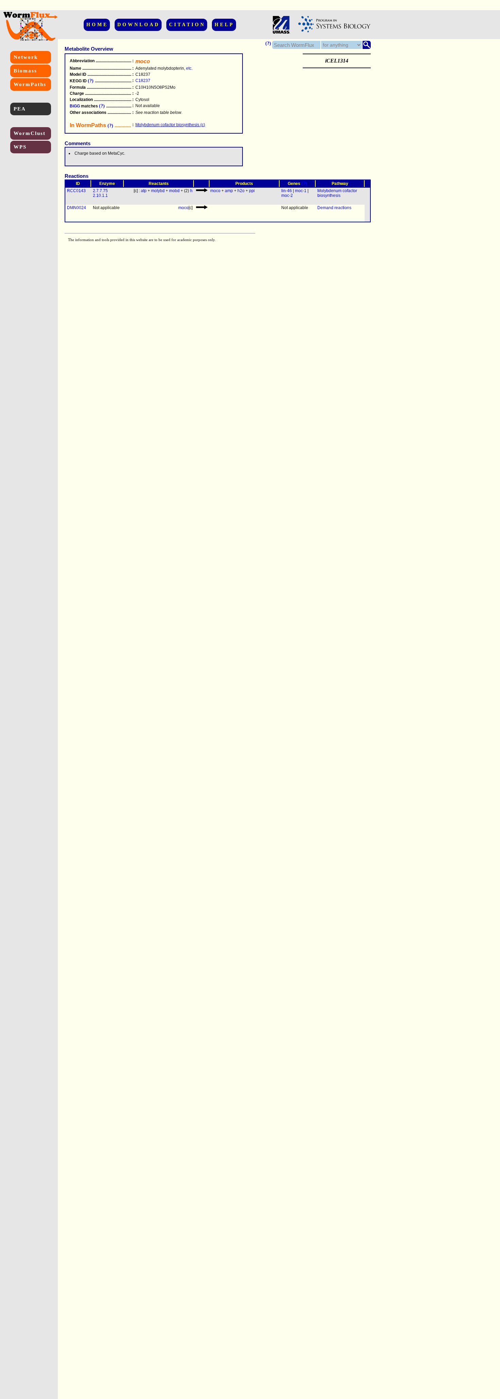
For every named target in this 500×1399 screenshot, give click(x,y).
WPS (20, 147)
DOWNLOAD (138, 24)
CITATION (187, 24)
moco (215, 190)
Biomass (25, 70)
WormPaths (30, 84)
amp (229, 190)
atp (144, 190)
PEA (20, 109)
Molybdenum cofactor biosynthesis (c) (170, 124)
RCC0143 (76, 190)
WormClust (30, 133)
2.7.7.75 (100, 190)
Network (26, 57)
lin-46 (286, 190)
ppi (252, 190)
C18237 (142, 80)
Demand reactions (334, 207)
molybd (158, 190)
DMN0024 (76, 207)
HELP (224, 24)
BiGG (75, 106)
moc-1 (300, 190)
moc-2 (287, 195)
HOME (97, 24)
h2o (241, 190)
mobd (174, 190)
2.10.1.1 (100, 195)
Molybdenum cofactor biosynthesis (337, 193)
